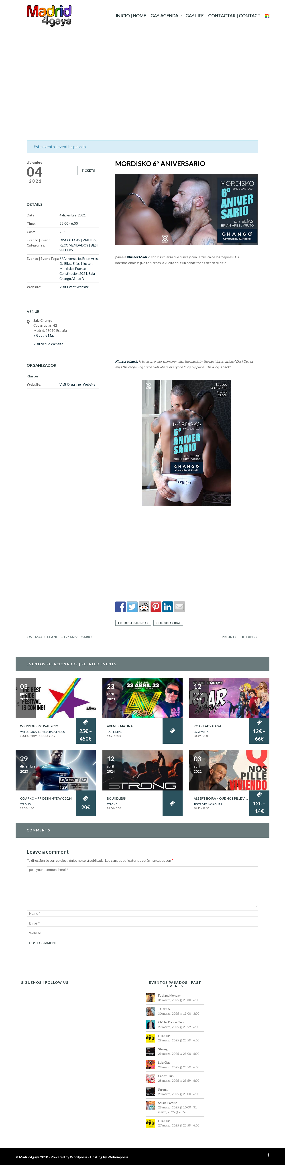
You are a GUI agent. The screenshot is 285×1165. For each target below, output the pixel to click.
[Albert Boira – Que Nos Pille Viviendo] (229, 770)
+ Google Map (44, 335)
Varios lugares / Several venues (42, 731)
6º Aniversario (70, 259)
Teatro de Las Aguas (208, 804)
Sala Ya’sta (201, 731)
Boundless (116, 798)
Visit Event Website (74, 287)
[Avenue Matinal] (142, 698)
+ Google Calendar (133, 622)
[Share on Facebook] (120, 606)
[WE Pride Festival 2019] (56, 698)
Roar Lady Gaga (207, 726)
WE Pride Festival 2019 (39, 726)
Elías (76, 263)
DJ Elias (65, 263)
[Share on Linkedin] (167, 606)
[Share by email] (179, 606)
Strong (25, 804)
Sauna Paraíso (167, 1103)
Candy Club (166, 1076)
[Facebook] (267, 1155)
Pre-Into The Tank (239, 637)
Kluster (86, 263)
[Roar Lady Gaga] (229, 698)
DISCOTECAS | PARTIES (77, 240)
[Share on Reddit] (144, 606)
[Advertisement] (142, 75)
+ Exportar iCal (168, 622)
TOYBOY (164, 1009)
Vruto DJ (79, 279)
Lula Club (164, 1036)
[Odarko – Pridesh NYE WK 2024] (56, 770)
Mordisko (66, 269)
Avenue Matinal (120, 726)
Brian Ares (90, 259)
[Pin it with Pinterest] (156, 606)
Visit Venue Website (48, 344)
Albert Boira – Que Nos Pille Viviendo (226, 798)
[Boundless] (142, 770)
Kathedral (114, 731)
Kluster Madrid (138, 257)
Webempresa (118, 1157)
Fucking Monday (169, 995)
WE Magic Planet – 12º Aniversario (59, 637)
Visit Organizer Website (77, 384)
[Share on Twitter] (132, 606)
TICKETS (88, 170)
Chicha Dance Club (171, 1022)
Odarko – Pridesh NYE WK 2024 (46, 798)
